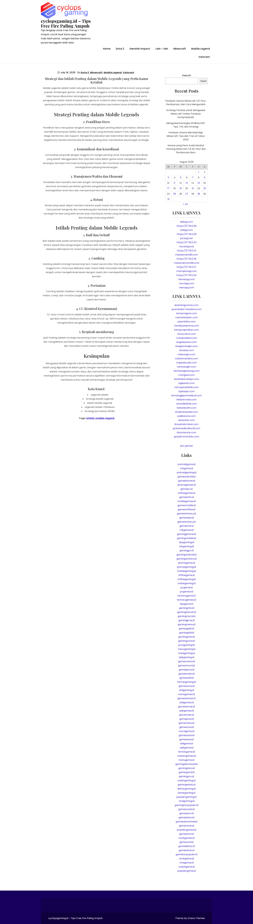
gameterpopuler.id (186, 854)
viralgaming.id (186, 801)
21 (193, 188)
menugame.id (186, 760)
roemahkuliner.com (186, 317)
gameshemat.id (186, 698)
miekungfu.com (186, 354)
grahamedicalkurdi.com (186, 428)
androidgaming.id (186, 472)
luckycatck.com (186, 334)
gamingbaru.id (186, 768)
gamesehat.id (186, 850)
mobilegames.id (186, 501)
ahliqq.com (186, 230)
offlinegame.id (186, 575)
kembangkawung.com (186, 371)
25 (174, 194)
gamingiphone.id (186, 534)
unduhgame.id (186, 866)
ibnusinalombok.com (186, 424)
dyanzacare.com (186, 432)
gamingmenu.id (186, 624)
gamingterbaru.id (186, 558)
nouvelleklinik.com (186, 403)
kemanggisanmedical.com (186, 395)
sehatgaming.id (186, 792)
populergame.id (186, 871)
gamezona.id (186, 727)
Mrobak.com (186, 350)
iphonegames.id (186, 484)
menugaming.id (186, 649)
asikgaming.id (186, 657)
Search (186, 75)
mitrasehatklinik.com (186, 387)
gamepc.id (186, 489)
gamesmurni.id (186, 665)
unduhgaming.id (186, 780)
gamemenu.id (186, 723)
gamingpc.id (187, 550)
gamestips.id (186, 517)
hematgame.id (186, 751)
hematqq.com (186, 279)
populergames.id (186, 829)
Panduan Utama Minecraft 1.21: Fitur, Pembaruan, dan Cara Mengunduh (185, 102)
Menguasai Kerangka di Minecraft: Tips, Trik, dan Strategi (185, 124)
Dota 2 (120, 48)
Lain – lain (161, 48)
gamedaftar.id (186, 846)
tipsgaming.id (186, 542)
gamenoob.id (186, 825)
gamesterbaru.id (186, 513)
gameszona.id (186, 686)
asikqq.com (186, 222)
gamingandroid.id (186, 554)
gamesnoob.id (186, 809)
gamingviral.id (186, 772)
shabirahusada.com (186, 412)
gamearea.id (186, 739)
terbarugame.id (186, 595)
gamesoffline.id (186, 509)
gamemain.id (186, 714)
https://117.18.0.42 (186, 242)
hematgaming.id (186, 682)
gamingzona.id (186, 641)
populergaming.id (186, 797)
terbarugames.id (186, 599)
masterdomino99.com (186, 263)
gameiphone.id (186, 480)
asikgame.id (186, 747)
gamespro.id (186, 813)
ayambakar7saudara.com (186, 309)
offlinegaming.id (186, 579)
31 (168, 199)
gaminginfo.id (186, 608)
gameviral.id (186, 842)
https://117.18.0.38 (186, 258)
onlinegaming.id (186, 583)
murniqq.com (186, 283)
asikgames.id (186, 710)
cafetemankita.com (186, 358)
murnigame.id (186, 731)
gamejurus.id (186, 719)
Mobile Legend (200, 48)
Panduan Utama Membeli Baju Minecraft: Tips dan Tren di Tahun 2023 (186, 136)
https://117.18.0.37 (186, 267)
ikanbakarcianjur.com (186, 379)
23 (204, 188)
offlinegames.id (186, 493)
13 (187, 183)
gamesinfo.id (186, 497)
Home (107, 48)
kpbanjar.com (186, 391)
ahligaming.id (186, 690)
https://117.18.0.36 (186, 226)
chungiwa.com (186, 375)
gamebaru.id (186, 834)
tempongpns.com (186, 313)
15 (199, 183)
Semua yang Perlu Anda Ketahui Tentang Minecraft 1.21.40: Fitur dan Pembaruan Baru (186, 149)
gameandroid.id (186, 476)
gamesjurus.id (186, 669)
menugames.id (186, 694)
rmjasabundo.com (186, 362)
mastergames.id (186, 756)
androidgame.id (186, 464)
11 (174, 183)
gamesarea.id (186, 735)
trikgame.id (186, 468)
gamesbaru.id (186, 817)
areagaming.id (186, 653)
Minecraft (179, 48)
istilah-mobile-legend (100, 418)
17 (168, 188)
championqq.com (186, 271)
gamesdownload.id (186, 821)
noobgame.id (186, 858)
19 (181, 188)
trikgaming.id (186, 546)
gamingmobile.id (186, 538)
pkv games (186, 445)
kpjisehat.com (186, 383)
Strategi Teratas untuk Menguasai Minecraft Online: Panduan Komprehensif (185, 114)
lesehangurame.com (186, 305)
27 (186, 194)
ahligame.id (186, 743)
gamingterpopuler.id (186, 805)
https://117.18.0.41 (186, 250)
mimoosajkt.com (186, 366)
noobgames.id (186, 838)
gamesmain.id (186, 673)
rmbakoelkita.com (186, 338)
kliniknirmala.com (186, 399)
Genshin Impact (139, 48)
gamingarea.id (186, 636)
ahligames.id (186, 702)
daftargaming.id (186, 788)
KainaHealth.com (186, 407)
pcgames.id (186, 591)
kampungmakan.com (186, 329)
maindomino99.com (186, 254)
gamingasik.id (186, 628)
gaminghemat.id (186, 612)
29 (198, 194)
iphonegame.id (186, 563)
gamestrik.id (187, 526)
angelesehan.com (186, 342)
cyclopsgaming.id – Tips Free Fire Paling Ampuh (66, 23)
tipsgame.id (186, 604)
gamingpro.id (186, 776)
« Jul (185, 204)
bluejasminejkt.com (186, 346)
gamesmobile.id (186, 505)
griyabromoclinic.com (186, 436)
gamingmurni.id (186, 616)
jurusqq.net (186, 238)
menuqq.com (186, 287)
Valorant (204, 57)
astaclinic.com (186, 420)
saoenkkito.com (186, 321)
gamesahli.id (186, 678)
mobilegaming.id (186, 571)
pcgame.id (186, 587)
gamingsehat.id (186, 784)
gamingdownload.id (186, 764)
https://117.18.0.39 (186, 234)
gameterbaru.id (186, 521)
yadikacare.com (186, 416)
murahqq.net (186, 246)
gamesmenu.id (186, 661)
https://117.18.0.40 (186, 275)
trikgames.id (187, 530)
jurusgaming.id (186, 645)
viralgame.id (186, 862)
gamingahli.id (186, 632)
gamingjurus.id (186, 620)
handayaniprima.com (186, 325)
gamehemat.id (186, 706)
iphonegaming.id (186, 567)
